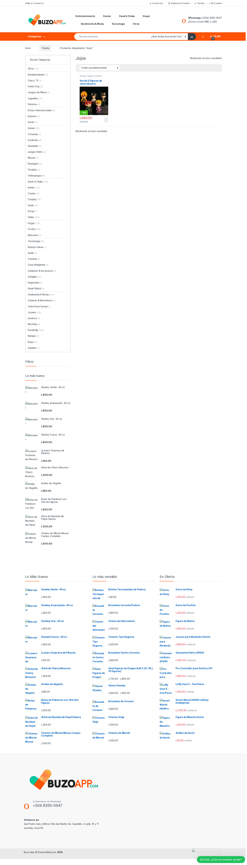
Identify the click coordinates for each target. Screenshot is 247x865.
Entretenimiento (85, 16)
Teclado (33, 169)
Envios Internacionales (41, 110)
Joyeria (34, 312)
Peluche (34, 104)
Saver (32, 122)
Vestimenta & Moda (92, 23)
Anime (83, 76)
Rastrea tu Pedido (180, 3)
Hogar (146, 16)
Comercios (157, 3)
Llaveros (34, 318)
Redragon (35, 163)
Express (34, 116)
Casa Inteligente (38, 264)
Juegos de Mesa (39, 92)
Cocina (34, 229)
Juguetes (35, 98)
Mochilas (34, 324)
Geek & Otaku (127, 16)
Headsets (34, 146)
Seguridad (35, 282)
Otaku (33, 217)
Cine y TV (34, 80)
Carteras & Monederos (42, 300)
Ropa (33, 341)
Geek (33, 205)
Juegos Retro (37, 151)
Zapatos (33, 347)
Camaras (34, 258)
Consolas (34, 134)
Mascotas (34, 235)
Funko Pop (35, 86)
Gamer (107, 16)
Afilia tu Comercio (34, 3)
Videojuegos (36, 175)
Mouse (33, 157)
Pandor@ (36, 330)
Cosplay (34, 199)
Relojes (33, 335)
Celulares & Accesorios (42, 270)
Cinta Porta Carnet (39, 306)
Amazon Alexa (37, 247)
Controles (35, 140)
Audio (32, 252)
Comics (33, 193)
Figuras (90, 76)
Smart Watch (36, 288)
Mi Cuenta (216, 3)
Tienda (200, 3)
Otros (136, 23)
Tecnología (118, 23)
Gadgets (34, 276)
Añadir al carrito (104, 120)
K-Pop (32, 211)
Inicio (28, 48)
